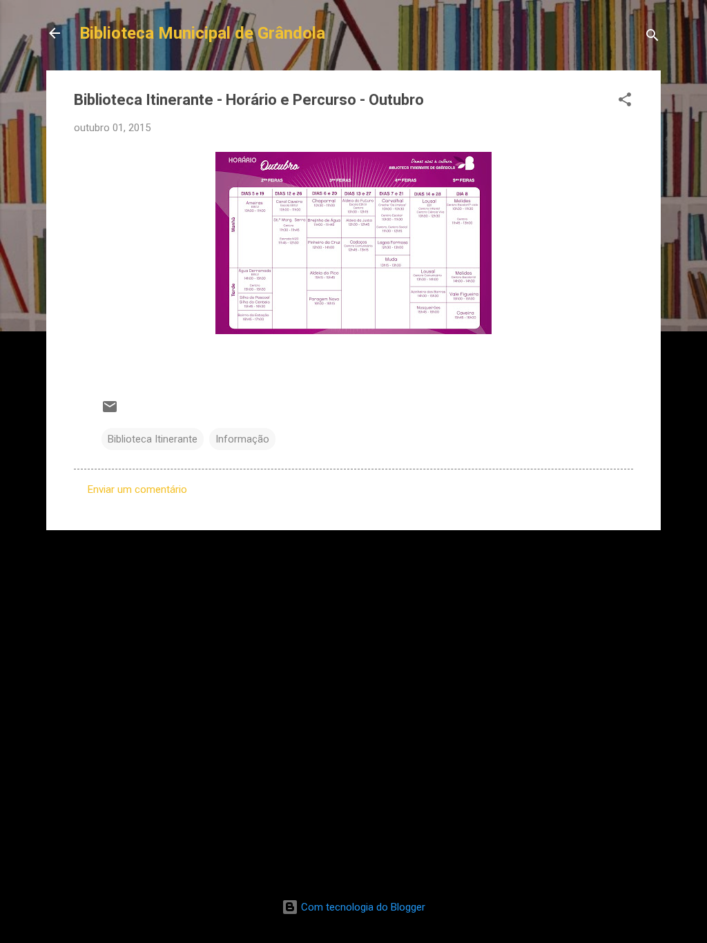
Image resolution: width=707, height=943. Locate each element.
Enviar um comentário (137, 489)
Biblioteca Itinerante (152, 439)
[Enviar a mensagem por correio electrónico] (109, 411)
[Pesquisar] (652, 38)
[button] (625, 102)
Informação (242, 439)
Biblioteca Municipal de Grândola (202, 33)
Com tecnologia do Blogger (361, 907)
